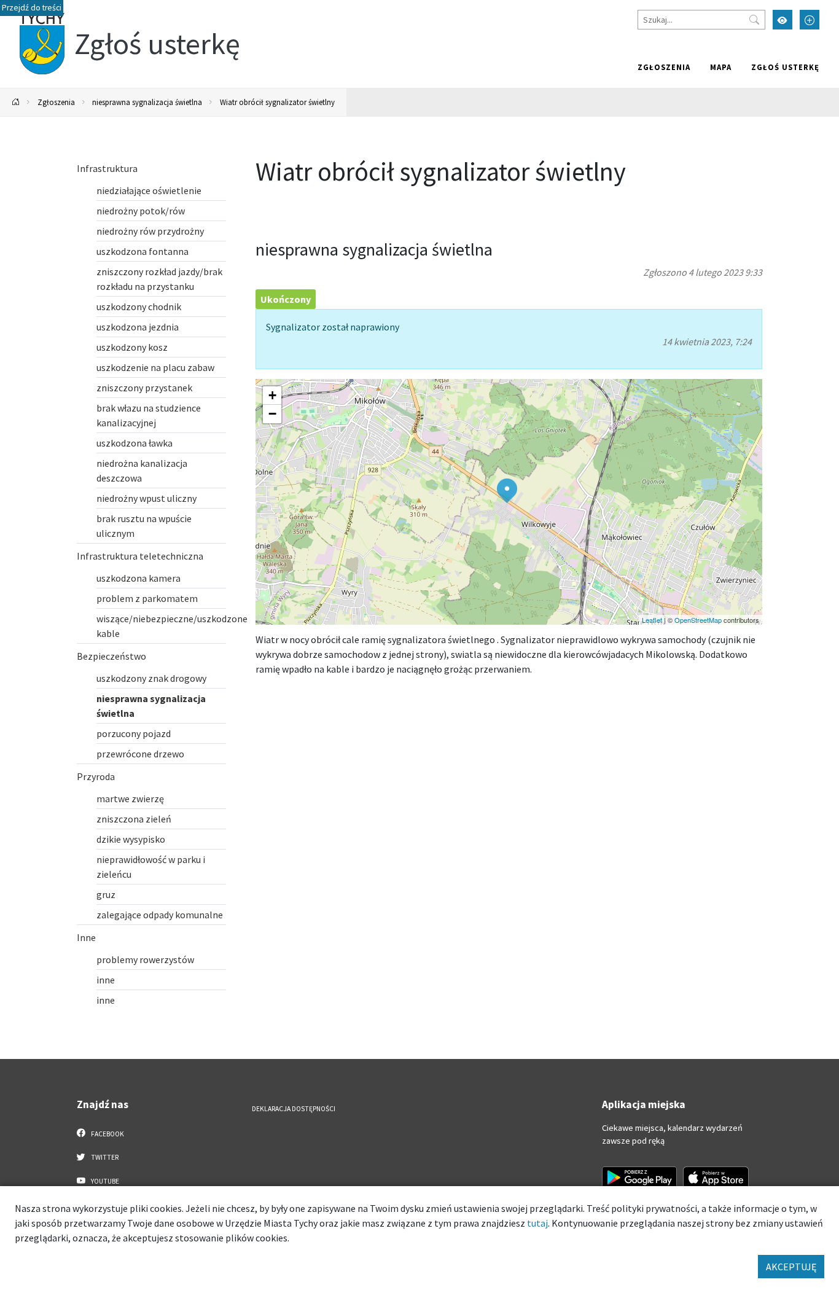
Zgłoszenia (664, 67)
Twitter (104, 1157)
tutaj (537, 1223)
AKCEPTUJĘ (791, 1266)
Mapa (721, 67)
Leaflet (652, 620)
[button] (507, 491)
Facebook (107, 1134)
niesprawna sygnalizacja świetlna (147, 102)
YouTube (104, 1181)
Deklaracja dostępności (293, 1108)
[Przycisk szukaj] (754, 19)
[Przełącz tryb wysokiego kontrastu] (782, 19)
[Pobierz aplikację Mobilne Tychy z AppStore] (716, 1177)
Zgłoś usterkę (785, 67)
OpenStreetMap (698, 620)
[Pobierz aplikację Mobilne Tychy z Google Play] (639, 1177)
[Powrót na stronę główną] (16, 102)
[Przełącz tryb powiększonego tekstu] (809, 19)
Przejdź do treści (31, 7)
